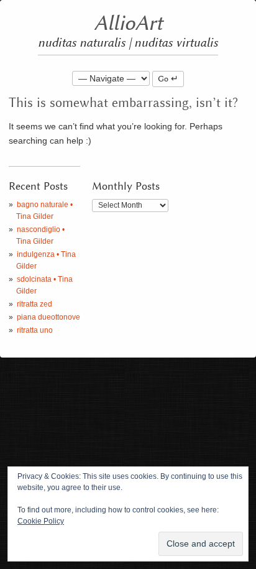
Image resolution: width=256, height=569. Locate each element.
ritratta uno (35, 330)
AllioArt (128, 23)
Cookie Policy (40, 521)
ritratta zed (34, 304)
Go (163, 79)
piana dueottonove (48, 317)
